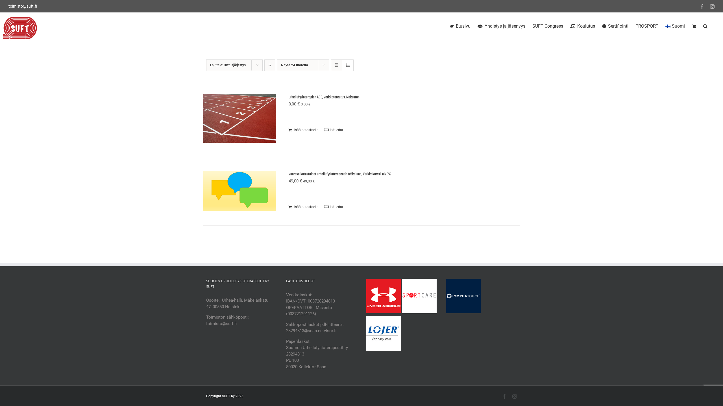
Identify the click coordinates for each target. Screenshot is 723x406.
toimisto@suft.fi (22, 6)
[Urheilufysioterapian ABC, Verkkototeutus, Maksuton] (239, 118)
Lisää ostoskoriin (306, 130)
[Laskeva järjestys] (269, 65)
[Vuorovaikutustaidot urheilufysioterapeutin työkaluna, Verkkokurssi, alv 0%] (239, 191)
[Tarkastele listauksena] (347, 65)
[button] (705, 25)
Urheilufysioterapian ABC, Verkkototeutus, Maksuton (324, 97)
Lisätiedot (335, 130)
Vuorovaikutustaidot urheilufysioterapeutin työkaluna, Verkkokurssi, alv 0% (340, 174)
